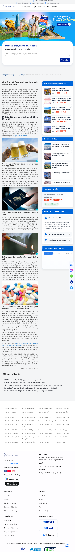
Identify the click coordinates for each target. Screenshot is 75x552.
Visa (48, 7)
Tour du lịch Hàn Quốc (62, 433)
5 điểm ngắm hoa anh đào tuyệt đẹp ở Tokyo (60, 154)
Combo (54, 7)
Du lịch (34, 7)
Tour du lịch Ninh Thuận (29, 421)
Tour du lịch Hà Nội (11, 408)
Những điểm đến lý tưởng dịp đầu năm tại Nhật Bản (60, 145)
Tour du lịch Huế (43, 412)
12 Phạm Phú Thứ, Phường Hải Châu (50, 473)
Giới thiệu (7, 495)
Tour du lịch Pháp (43, 442)
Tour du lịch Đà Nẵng (61, 412)
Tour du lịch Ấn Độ (61, 437)
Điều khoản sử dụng (10, 511)
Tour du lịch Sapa (10, 412)
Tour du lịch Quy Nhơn (29, 417)
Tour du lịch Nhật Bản (45, 433)
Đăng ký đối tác (9, 535)
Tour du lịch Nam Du (11, 424)
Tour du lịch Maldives (11, 442)
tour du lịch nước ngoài (13, 345)
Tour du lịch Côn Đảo (11, 430)
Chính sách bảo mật (10, 507)
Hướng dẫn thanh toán (11, 524)
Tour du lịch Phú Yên (44, 417)
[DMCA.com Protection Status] (50, 549)
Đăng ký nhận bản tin (11, 532)
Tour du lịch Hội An (10, 417)
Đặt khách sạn (43, 503)
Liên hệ (6, 499)
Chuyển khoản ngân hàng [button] (57, 240)
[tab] (58, 217)
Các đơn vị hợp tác (10, 503)
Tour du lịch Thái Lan (11, 433)
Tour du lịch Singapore (62, 430)
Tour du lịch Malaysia (28, 433)
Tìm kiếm (64, 60)
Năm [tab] (67, 253)
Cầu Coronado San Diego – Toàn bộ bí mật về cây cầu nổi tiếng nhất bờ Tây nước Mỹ (32, 385)
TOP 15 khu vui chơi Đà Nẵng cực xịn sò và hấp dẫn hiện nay (24, 380)
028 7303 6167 (53, 200)
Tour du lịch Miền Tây (45, 430)
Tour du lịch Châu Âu (28, 442)
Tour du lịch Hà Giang (45, 408)
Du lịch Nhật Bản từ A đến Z (61, 173)
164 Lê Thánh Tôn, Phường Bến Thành (51, 460)
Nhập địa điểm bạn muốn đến (17, 49)
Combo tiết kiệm (44, 511)
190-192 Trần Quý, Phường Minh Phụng (51, 457)
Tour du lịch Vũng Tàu (45, 424)
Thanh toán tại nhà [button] (55, 218)
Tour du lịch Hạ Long (28, 408)
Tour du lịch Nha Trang (62, 417)
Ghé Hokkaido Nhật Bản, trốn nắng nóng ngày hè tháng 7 (60, 165)
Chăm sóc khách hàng (11, 528)
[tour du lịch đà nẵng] (37, 29)
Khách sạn (41, 7)
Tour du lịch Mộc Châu (62, 408)
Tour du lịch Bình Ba (61, 421)
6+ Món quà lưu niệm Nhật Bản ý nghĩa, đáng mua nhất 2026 (24, 383)
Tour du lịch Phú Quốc (62, 424)
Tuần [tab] (48, 253)
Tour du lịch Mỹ (60, 442)
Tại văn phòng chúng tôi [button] (57, 234)
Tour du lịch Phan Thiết (12, 421)
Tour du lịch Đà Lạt (27, 430)
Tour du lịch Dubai (44, 437)
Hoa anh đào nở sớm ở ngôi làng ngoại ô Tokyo (61, 183)
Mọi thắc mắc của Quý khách (53, 194)
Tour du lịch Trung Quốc (12, 437)
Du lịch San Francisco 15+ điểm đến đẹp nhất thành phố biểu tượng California (30, 388)
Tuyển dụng (8, 520)
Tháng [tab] (58, 253)
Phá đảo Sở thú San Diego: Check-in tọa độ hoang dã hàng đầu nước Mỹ (28, 391)
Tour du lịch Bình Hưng (45, 421)
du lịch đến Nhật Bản (20, 135)
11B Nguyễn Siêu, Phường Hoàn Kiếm (50, 466)
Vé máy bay (26, 7)
